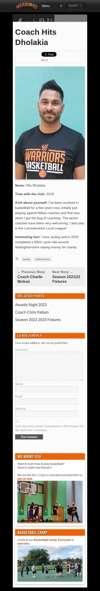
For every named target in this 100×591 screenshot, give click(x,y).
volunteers (42, 259)
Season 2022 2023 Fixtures (38, 320)
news (26, 259)
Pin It (44, 60)
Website (20, 409)
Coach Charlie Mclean (30, 279)
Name (19, 384)
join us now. (25, 478)
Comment (21, 350)
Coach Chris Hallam (32, 312)
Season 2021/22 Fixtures (66, 279)
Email (18, 396)
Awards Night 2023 (31, 305)
